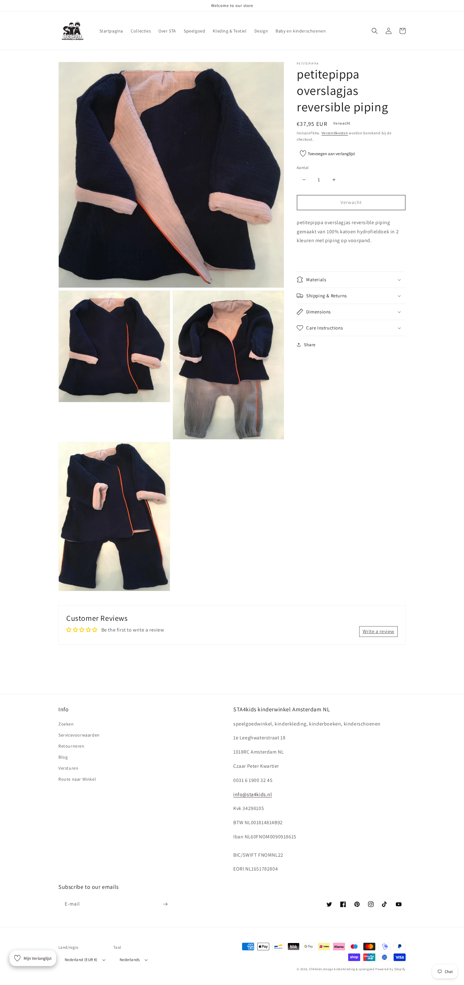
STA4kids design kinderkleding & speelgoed (342, 969)
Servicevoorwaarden (79, 735)
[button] (375, 31)
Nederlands (130, 959)
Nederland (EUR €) (81, 959)
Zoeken (66, 724)
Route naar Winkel (77, 779)
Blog (63, 757)
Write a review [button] (378, 631)
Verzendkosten (335, 133)
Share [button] (310, 344)
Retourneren (71, 746)
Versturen (68, 768)
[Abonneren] (165, 904)
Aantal (302, 167)
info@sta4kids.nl (252, 794)
